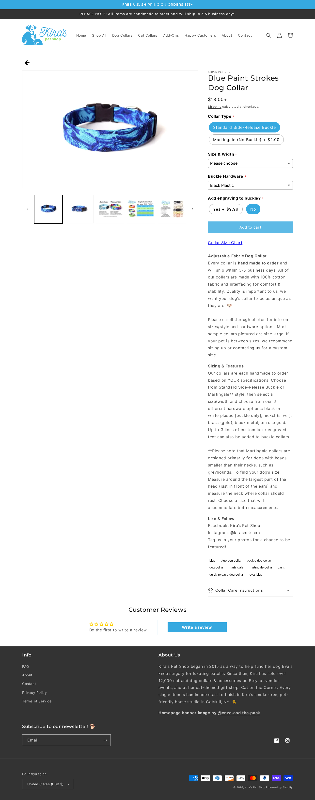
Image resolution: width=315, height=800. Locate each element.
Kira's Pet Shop (255, 787)
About (27, 675)
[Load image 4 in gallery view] (141, 209)
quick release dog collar (226, 574)
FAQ (25, 666)
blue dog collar (231, 560)
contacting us (246, 347)
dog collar (216, 567)
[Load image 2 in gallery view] (79, 209)
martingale (236, 567)
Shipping (214, 106)
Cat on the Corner (259, 687)
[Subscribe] (105, 740)
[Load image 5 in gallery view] (172, 209)
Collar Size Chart (225, 242)
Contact (29, 684)
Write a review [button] (197, 627)
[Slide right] (192, 209)
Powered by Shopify (279, 787)
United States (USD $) (45, 784)
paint (281, 567)
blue (212, 560)
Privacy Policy (34, 692)
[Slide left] (27, 209)
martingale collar (260, 567)
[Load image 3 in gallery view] (110, 209)
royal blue (255, 574)
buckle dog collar (259, 560)
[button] (268, 35)
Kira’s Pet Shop (245, 525)
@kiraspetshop (245, 532)
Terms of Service (37, 701)
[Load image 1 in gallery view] (48, 209)
